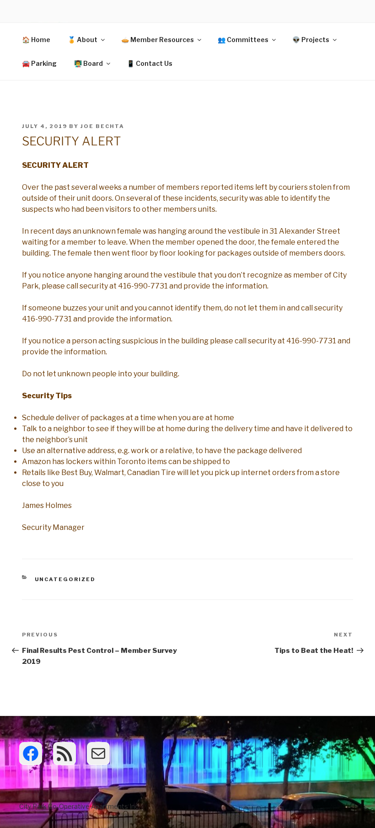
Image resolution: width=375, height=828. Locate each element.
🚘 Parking (39, 63)
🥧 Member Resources (157, 39)
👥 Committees (243, 39)
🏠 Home (36, 39)
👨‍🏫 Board (88, 63)
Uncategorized (65, 579)
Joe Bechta (102, 126)
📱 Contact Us (149, 63)
